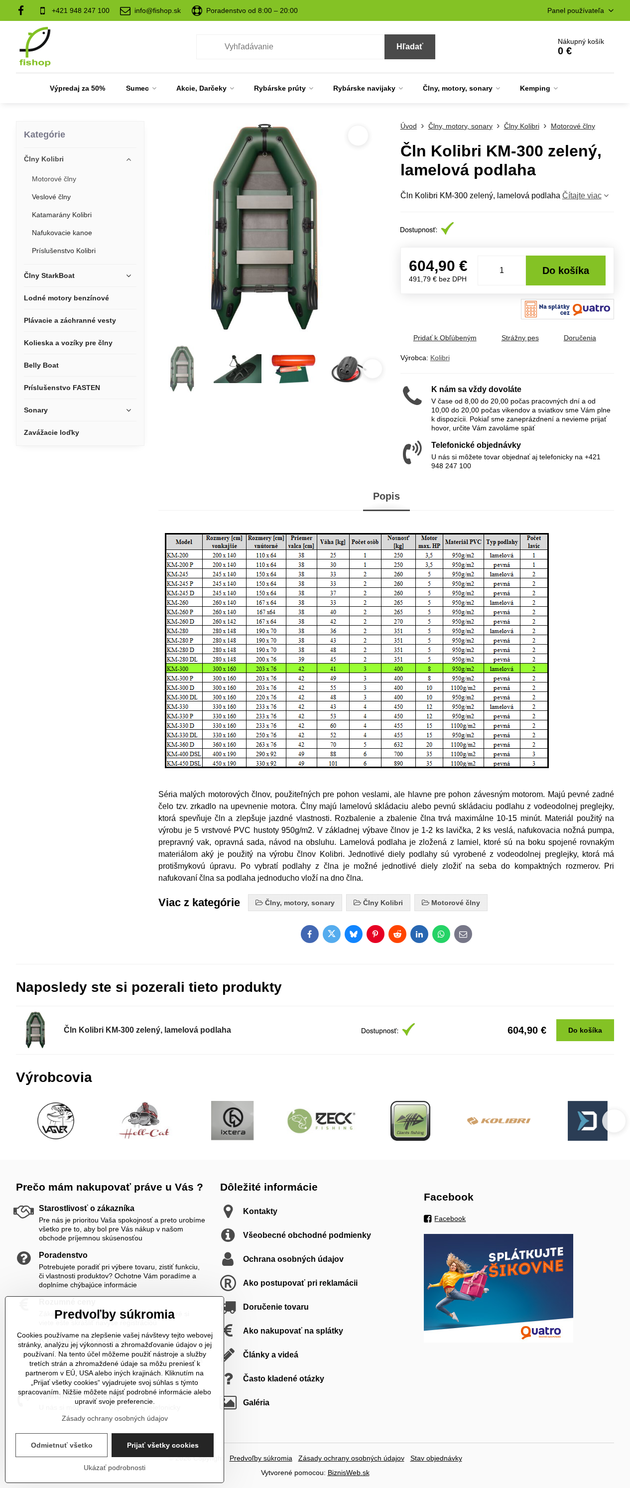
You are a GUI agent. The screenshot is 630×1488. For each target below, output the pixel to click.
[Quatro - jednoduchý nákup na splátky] (498, 1340)
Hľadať (409, 46)
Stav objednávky (436, 1458)
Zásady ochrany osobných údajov (351, 1458)
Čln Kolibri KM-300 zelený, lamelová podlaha (147, 1030)
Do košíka (565, 270)
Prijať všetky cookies (163, 1445)
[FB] (24, 10)
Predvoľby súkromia (261, 1458)
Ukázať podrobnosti (114, 1468)
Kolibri (440, 358)
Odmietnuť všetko (62, 1445)
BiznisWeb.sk (349, 1473)
